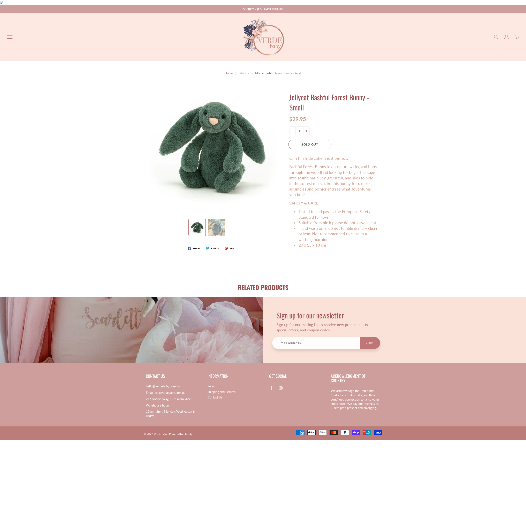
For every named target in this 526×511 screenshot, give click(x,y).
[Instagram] (307, 93)
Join (333, 79)
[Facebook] (298, 93)
